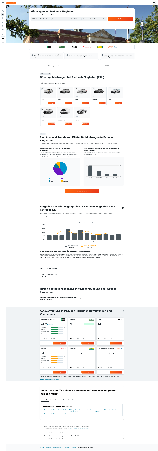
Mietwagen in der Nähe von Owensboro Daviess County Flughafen (81, 410)
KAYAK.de (42, 447)
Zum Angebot (52, 103)
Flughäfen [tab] (45, 400)
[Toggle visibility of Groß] (51, 181)
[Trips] (3, 34)
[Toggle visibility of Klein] (63, 179)
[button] (3, 2)
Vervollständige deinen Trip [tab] (58, 400)
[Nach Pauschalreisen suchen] (3, 18)
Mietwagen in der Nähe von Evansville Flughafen (56, 410)
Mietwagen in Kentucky (70, 447)
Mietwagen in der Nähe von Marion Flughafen (55, 414)
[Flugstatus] (3, 26)
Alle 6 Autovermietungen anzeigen (49, 379)
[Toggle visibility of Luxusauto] (64, 181)
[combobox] (35, 15)
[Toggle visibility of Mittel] (51, 179)
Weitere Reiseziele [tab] (73, 400)
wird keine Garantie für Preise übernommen (78, 428)
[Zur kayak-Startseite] (11, 3)
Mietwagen (48, 447)
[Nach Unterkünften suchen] (3, 11)
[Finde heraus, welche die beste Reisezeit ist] (3, 29)
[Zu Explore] (3, 22)
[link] (82, 191)
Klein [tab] (72, 222)
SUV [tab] (85, 222)
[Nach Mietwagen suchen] (3, 14)
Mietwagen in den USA (58, 447)
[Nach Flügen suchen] (3, 7)
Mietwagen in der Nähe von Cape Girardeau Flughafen (106, 410)
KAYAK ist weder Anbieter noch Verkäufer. (53, 433)
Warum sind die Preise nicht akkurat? (52, 439)
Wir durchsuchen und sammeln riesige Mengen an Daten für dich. (60, 436)
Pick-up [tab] (91, 222)
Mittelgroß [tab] (78, 222)
